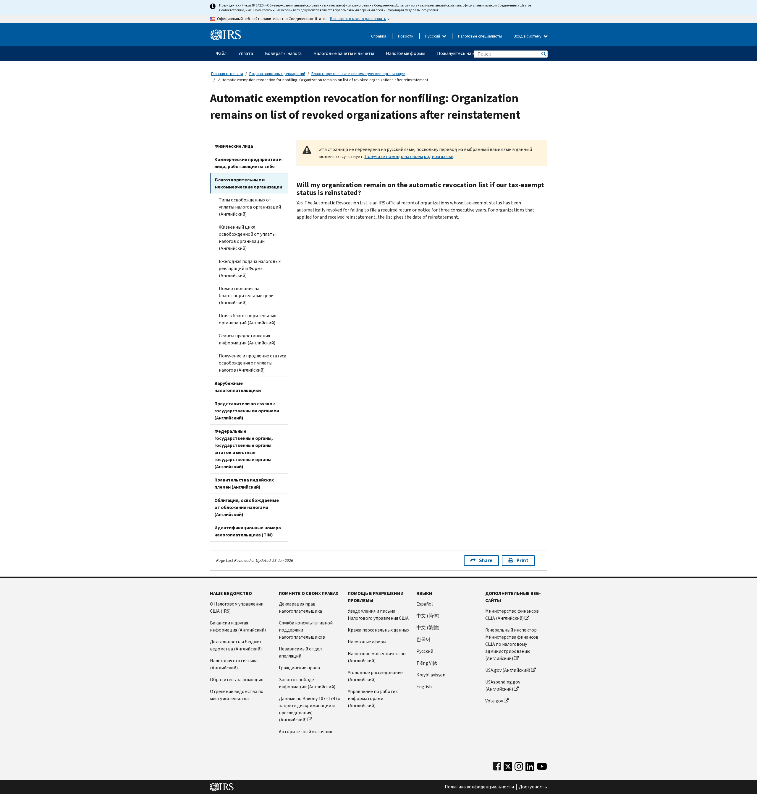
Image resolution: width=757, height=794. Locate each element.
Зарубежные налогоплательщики (237, 386)
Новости (405, 36)
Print (522, 560)
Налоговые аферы (367, 642)
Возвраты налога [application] (283, 53)
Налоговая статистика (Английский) (234, 664)
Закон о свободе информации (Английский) (307, 683)
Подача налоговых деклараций (277, 74)
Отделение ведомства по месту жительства (236, 695)
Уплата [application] (245, 53)
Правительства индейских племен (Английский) (244, 483)
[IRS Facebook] (497, 765)
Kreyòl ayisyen (430, 675)
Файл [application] (221, 53)
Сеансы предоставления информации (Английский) (247, 339)
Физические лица (233, 146)
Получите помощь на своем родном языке (409, 156)
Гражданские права (299, 668)
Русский (433, 36)
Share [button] (485, 560)
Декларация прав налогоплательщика (300, 607)
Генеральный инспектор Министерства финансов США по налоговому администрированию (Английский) (511, 644)
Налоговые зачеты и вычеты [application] (343, 53)
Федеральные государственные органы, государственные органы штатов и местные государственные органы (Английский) (243, 449)
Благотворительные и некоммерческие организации (358, 74)
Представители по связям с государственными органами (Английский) (246, 411)
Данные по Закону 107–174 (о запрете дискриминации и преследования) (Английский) (309, 709)
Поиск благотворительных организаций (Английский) (247, 319)
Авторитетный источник (305, 731)
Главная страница (227, 74)
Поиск (543, 54)
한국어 (423, 639)
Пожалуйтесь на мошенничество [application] (472, 53)
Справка (378, 36)
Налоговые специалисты (480, 36)
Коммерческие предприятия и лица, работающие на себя (248, 163)
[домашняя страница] (226, 32)
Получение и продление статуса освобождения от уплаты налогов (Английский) (252, 363)
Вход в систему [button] (528, 36)
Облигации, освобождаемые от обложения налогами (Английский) (246, 507)
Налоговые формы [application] (405, 53)
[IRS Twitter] (508, 765)
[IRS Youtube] (542, 765)
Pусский (424, 651)
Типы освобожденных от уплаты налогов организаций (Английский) (250, 207)
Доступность (533, 787)
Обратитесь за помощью (236, 679)
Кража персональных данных (378, 630)
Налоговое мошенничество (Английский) (377, 657)
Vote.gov (494, 701)
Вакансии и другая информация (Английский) (238, 626)
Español (424, 604)
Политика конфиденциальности (479, 787)
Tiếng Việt (426, 663)
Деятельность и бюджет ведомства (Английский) (236, 645)
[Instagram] (519, 765)
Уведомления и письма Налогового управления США (378, 614)
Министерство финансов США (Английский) (512, 614)
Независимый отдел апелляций (300, 652)
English (424, 687)
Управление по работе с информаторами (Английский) (373, 698)
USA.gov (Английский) (507, 670)
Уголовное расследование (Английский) (375, 676)
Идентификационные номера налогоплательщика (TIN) (247, 531)
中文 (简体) (427, 616)
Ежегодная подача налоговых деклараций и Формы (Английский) (250, 268)
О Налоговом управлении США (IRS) (236, 607)
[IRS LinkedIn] (529, 765)
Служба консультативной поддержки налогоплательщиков (306, 630)
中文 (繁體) (427, 627)
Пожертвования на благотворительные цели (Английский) (246, 295)
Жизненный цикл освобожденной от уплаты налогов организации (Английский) (247, 237)
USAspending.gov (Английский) (502, 685)
